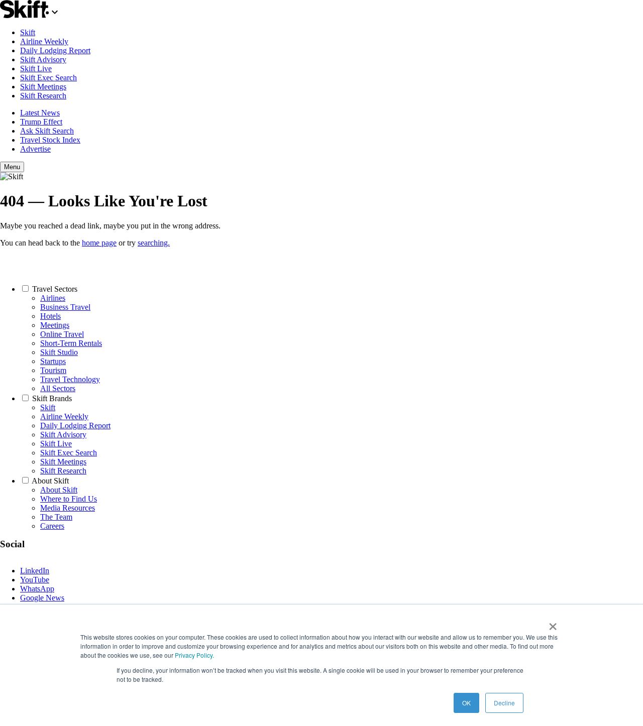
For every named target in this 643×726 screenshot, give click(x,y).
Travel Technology (70, 379)
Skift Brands (52, 398)
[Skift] (30, 15)
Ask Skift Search (47, 131)
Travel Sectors (54, 289)
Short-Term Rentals (71, 343)
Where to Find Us (68, 499)
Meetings (54, 325)
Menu (12, 167)
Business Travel (65, 307)
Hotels (50, 316)
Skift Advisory (43, 59)
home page (99, 242)
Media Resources (67, 508)
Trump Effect (41, 121)
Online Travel (62, 334)
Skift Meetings (43, 86)
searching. (154, 242)
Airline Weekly (44, 41)
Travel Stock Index (50, 140)
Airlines (52, 298)
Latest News (40, 112)
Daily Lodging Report (55, 50)
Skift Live (36, 68)
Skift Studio (59, 352)
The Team (56, 517)
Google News (42, 597)
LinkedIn (34, 570)
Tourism (53, 370)
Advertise (35, 149)
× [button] (553, 623)
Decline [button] (504, 702)
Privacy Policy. (194, 655)
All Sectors (57, 388)
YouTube (34, 579)
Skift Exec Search (48, 77)
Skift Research (43, 95)
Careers (52, 526)
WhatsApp (37, 588)
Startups (53, 361)
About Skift (50, 480)
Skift (27, 32)
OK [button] (466, 702)
